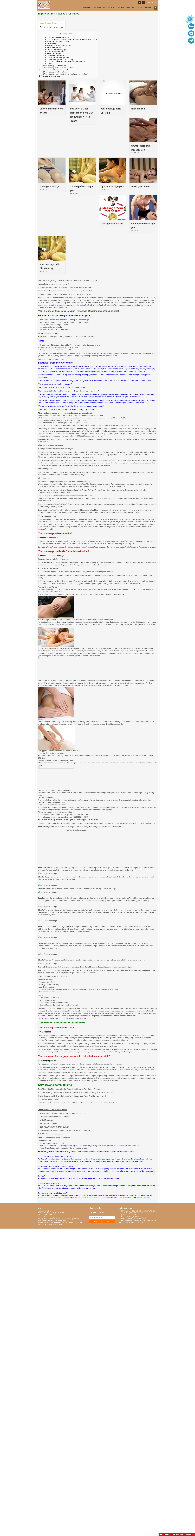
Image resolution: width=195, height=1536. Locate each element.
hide (74, 33)
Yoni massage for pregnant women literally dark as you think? (65, 74)
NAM (95, 1223)
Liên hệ (148, 7)
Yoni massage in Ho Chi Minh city (58, 60)
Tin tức (140, 7)
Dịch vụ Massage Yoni (125, 7)
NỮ (108, 1223)
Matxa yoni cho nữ (52, 54)
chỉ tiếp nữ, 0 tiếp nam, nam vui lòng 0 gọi (178, 1534)
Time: (48, 64)
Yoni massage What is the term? (54, 72)
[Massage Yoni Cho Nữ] (44, 4)
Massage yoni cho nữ (54, 56)
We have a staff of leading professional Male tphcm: (65, 62)
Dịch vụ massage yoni (54, 52)
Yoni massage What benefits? (54, 66)
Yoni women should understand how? (53, 70)
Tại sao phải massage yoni (55, 49)
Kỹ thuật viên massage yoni (56, 58)
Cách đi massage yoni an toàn (57, 37)
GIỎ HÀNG (152, 2)
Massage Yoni (108, 7)
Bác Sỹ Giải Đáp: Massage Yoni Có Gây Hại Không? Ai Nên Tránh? (70, 39)
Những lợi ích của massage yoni (58, 45)
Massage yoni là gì (53, 47)
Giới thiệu (97, 7)
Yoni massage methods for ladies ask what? (59, 68)
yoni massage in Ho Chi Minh (56, 41)
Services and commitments (49, 76)
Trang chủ (86, 7)
